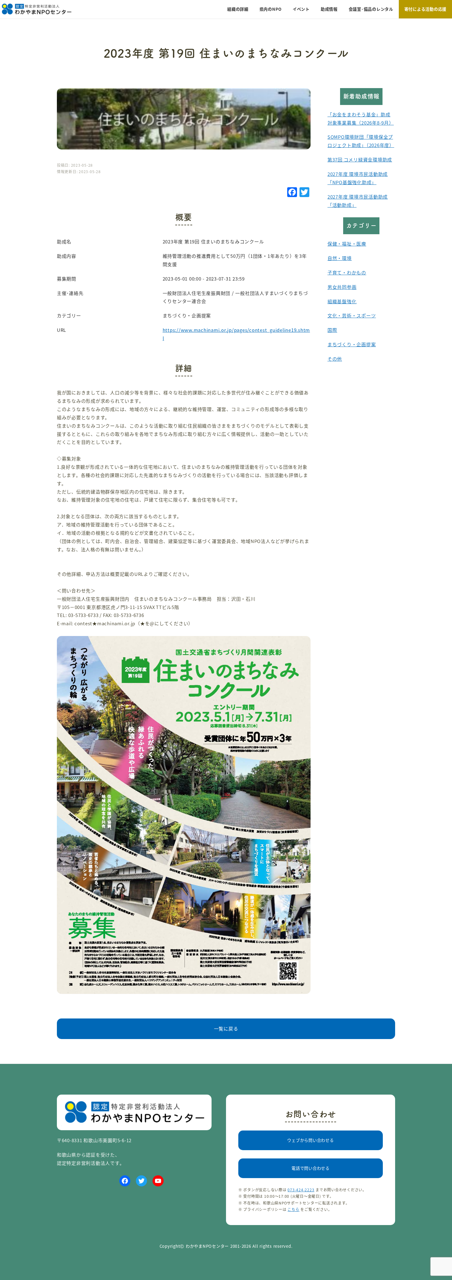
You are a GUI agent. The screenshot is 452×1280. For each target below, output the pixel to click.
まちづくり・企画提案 (351, 344)
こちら (293, 1209)
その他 (334, 358)
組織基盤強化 (341, 301)
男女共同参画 (341, 287)
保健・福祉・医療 (346, 243)
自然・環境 (339, 258)
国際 (332, 330)
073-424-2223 (300, 1189)
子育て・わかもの (346, 272)
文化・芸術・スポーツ (351, 315)
